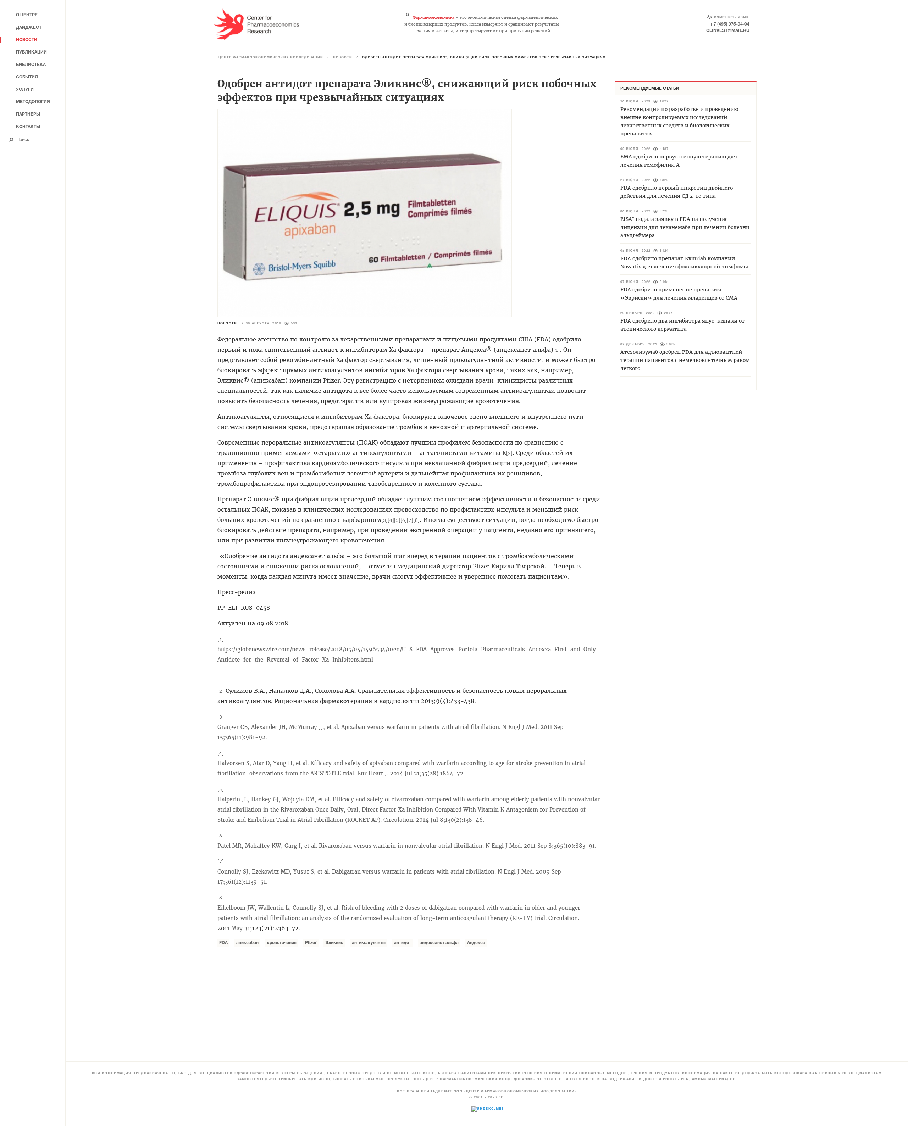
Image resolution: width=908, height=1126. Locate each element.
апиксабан (247, 943)
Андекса (476, 943)
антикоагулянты (369, 943)
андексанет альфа (439, 943)
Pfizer (311, 943)
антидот (402, 943)
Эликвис (334, 943)
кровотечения (282, 943)
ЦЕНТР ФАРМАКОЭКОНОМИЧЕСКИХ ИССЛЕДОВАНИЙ (270, 57)
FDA (223, 943)
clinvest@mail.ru (727, 31)
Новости (342, 57)
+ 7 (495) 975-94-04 (729, 24)
